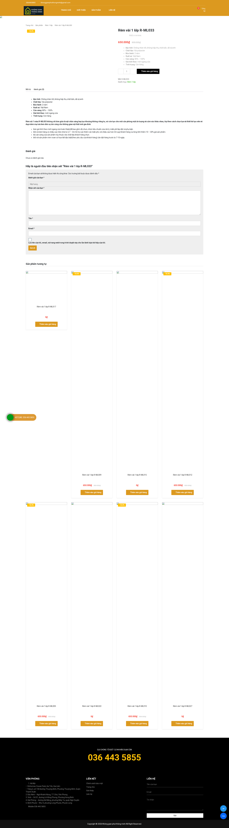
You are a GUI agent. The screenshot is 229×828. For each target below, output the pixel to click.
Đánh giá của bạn (36, 178)
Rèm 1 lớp (49, 25)
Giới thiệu (90, 791)
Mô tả (28, 89)
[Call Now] (10, 417)
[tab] (28, 89)
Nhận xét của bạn (36, 188)
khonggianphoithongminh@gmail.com (55, 3)
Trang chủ (29, 25)
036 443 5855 (114, 757)
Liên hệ (89, 794)
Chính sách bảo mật (94, 783)
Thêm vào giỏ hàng (149, 71)
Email (31, 228)
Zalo (223, 816)
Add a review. (135, 35)
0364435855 (30, 3)
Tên (30, 218)
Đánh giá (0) (39, 89)
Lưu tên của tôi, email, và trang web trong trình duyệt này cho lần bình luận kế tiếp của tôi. (67, 243)
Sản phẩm (39, 25)
